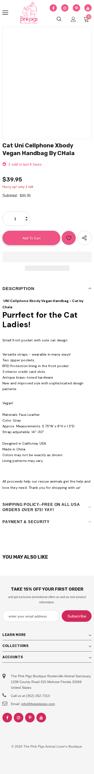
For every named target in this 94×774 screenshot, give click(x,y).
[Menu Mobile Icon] (5, 13)
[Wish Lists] (68, 238)
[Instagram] (64, 8)
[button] (47, 257)
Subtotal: (10, 196)
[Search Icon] (59, 19)
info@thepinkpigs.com (38, 704)
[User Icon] (73, 19)
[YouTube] (88, 8)
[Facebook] (53, 8)
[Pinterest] (76, 8)
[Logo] (29, 12)
